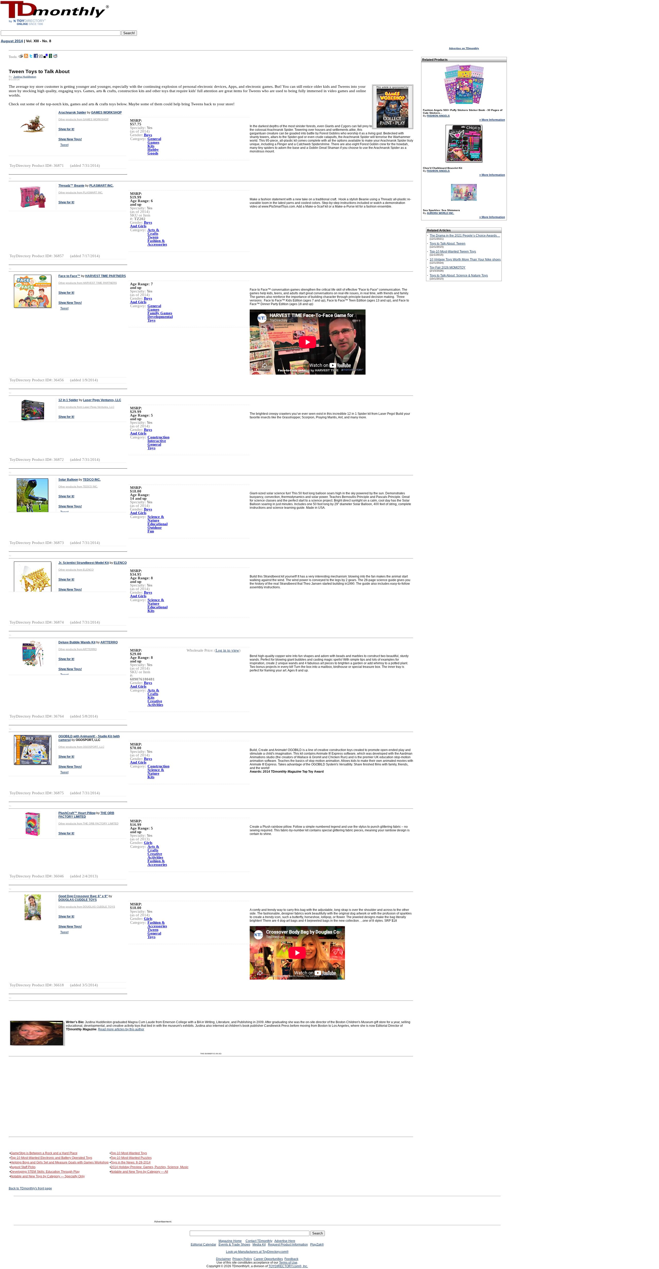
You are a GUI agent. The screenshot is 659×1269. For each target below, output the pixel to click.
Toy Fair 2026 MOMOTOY (447, 267)
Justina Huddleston (24, 76)
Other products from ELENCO (76, 569)
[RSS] (26, 57)
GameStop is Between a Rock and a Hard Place (44, 1153)
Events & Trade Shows (234, 1244)
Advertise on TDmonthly (464, 48)
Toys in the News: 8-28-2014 (131, 1162)
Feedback (291, 1259)
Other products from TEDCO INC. (78, 486)
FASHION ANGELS (438, 115)
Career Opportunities (268, 1259)
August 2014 (12, 41)
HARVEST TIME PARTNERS (105, 276)
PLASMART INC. (101, 185)
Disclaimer (223, 1259)
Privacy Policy (242, 1259)
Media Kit (259, 1244)
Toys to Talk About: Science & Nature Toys (459, 275)
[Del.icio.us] (46, 57)
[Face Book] (36, 57)
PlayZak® (317, 1244)
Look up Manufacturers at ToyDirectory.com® (257, 1252)
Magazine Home (230, 1241)
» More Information (492, 119)
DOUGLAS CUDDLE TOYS (77, 900)
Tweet (64, 145)
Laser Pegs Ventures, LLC (102, 400)
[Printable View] (20, 57)
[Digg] (41, 57)
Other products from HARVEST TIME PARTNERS (87, 282)
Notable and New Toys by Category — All (139, 1171)
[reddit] (55, 57)
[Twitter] (31, 57)
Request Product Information (288, 1244)
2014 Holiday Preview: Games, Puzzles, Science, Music (149, 1167)
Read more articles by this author (121, 1029)
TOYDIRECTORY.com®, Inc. (288, 1266)
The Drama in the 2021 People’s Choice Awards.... (465, 235)
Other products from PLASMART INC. (80, 192)
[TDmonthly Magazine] (54, 25)
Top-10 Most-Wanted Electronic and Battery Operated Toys (51, 1158)
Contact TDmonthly (259, 1241)
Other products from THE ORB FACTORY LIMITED (88, 823)
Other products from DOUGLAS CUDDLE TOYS (86, 906)
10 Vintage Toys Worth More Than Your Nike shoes (465, 259)
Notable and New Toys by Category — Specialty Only (48, 1176)
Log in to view (227, 650)
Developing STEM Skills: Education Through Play (45, 1171)
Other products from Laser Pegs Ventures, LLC (86, 406)
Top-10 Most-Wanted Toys (129, 1153)
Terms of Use (288, 1262)
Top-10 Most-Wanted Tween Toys (453, 251)
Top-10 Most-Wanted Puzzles (131, 1158)
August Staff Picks (23, 1167)
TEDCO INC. (92, 479)
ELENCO (120, 563)
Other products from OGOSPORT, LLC (81, 746)
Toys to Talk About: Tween (447, 243)
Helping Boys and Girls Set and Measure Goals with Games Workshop (60, 1162)
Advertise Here (284, 1241)
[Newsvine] (50, 57)
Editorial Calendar (203, 1244)
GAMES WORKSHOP (106, 112)
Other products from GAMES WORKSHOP (83, 119)
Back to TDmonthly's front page (30, 1188)
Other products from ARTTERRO (77, 649)
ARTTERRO (109, 642)
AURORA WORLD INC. (440, 213)
